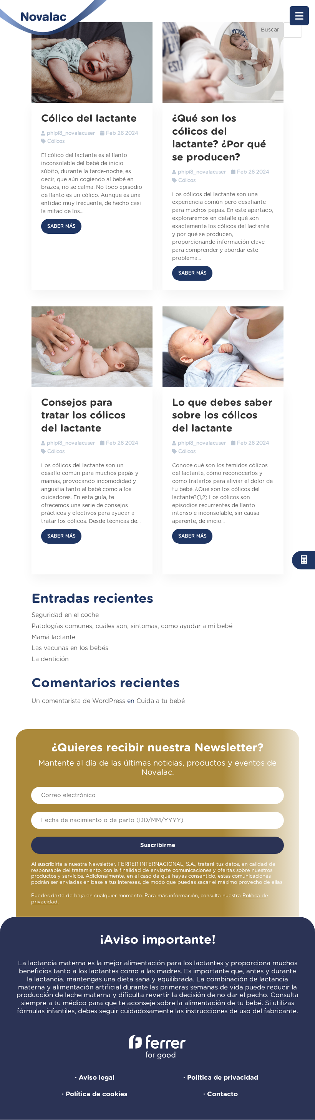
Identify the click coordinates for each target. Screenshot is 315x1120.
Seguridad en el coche (65, 615)
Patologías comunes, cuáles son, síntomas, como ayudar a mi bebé (132, 626)
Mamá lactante (53, 637)
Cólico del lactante (89, 119)
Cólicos (56, 141)
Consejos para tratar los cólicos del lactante (83, 416)
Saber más (61, 226)
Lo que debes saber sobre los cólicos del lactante (222, 416)
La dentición (50, 659)
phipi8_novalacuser (71, 133)
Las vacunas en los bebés (70, 648)
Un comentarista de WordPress (78, 701)
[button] (299, 15)
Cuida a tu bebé (160, 701)
